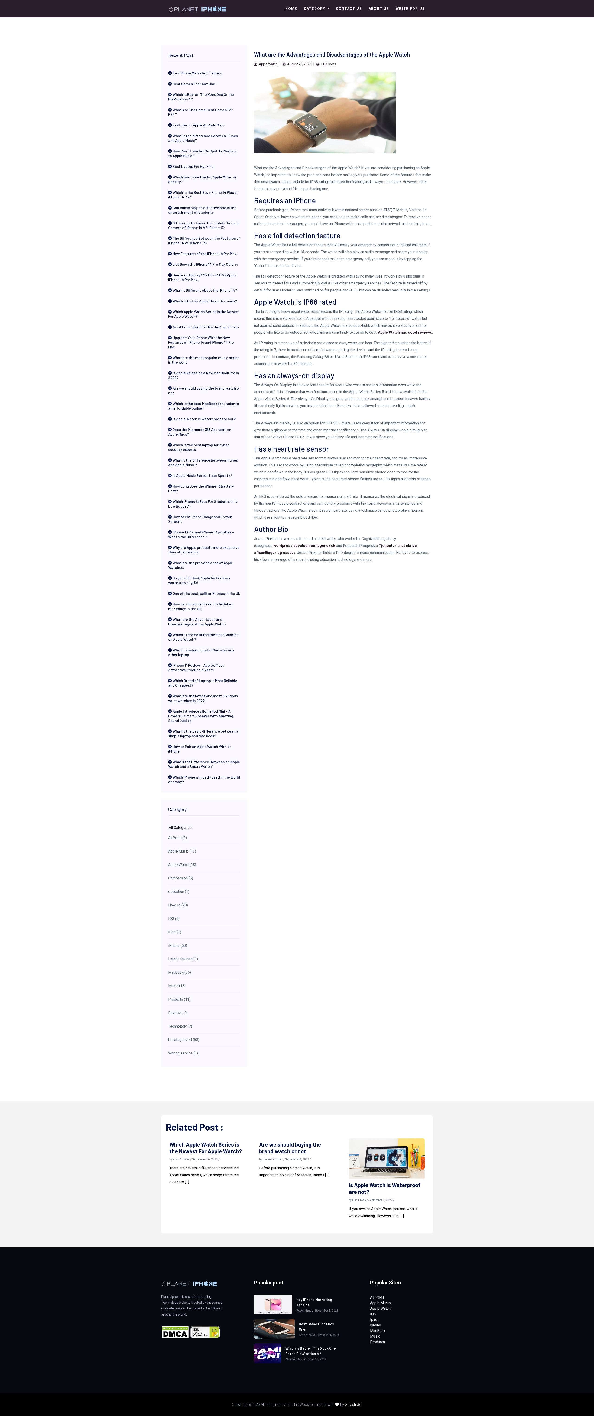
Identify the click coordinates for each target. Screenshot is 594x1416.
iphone (375, 1325)
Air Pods (377, 1297)
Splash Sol (353, 1404)
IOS (373, 1314)
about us (379, 9)
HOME (291, 9)
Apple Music (380, 1303)
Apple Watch (268, 64)
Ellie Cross (328, 64)
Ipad (373, 1319)
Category (315, 9)
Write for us (410, 9)
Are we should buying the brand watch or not (290, 1147)
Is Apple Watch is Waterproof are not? (384, 1188)
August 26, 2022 (299, 64)
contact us (349, 9)
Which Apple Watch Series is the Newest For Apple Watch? (205, 1147)
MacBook (377, 1331)
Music (375, 1336)
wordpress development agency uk (304, 545)
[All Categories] (204, 828)
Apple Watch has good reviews (405, 332)
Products (377, 1342)
